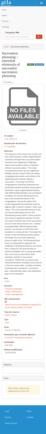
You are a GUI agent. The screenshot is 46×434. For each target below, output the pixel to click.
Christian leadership (13, 289)
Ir (40, 37)
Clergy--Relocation (13, 291)
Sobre (4, 15)
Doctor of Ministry (13, 330)
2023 (7, 281)
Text (7, 322)
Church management (14, 294)
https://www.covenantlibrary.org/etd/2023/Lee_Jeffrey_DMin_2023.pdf (23, 306)
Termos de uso (11, 423)
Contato (5, 27)
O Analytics (8, 82)
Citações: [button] (23, 130)
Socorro (5, 21)
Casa (4, 9)
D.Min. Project (11, 315)
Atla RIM (9, 345)
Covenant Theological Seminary (19, 337)
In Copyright (10, 146)
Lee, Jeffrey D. (11, 139)
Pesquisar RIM (12, 32)
